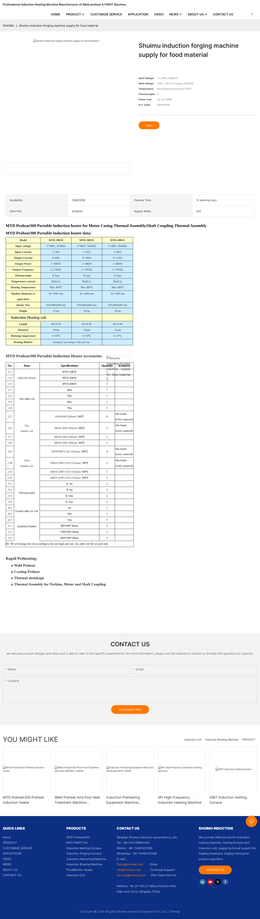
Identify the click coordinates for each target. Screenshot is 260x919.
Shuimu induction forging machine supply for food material (58, 25)
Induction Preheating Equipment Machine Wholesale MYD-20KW (124, 800)
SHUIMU (8, 25)
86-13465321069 (145, 853)
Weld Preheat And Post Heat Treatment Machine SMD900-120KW (77, 800)
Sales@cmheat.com (130, 864)
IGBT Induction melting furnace (228, 799)
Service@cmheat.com (131, 875)
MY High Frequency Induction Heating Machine (179, 799)
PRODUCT (248, 739)
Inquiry (149, 125)
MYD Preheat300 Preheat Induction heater (23, 799)
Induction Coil (192, 739)
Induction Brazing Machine (221, 739)
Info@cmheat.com (129, 870)
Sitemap (174, 911)
